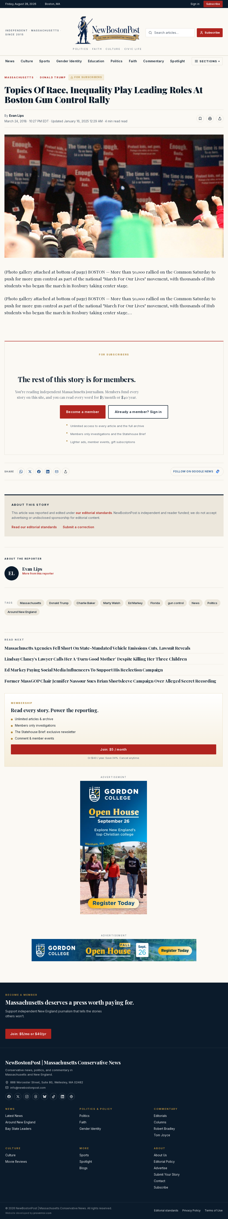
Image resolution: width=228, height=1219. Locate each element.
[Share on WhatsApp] (21, 471)
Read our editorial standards (34, 527)
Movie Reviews (16, 1161)
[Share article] (220, 118)
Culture (27, 61)
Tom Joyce (162, 1135)
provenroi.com (42, 1213)
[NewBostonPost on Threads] (35, 1096)
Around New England (22, 612)
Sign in (195, 4)
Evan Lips (16, 115)
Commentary (153, 61)
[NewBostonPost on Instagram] (26, 1096)
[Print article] (210, 118)
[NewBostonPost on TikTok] (53, 1096)
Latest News (14, 1116)
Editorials (160, 1116)
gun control (176, 603)
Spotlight (177, 61)
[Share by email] (57, 471)
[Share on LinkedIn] (48, 471)
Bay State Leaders (18, 1128)
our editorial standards (94, 513)
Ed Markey (135, 603)
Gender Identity (69, 61)
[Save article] (200, 118)
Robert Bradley (164, 1128)
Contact (159, 1181)
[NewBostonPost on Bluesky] (44, 1096)
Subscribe (213, 4)
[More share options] (65, 471)
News (9, 61)
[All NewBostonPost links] (71, 1096)
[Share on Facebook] (39, 471)
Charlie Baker (86, 603)
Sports (44, 61)
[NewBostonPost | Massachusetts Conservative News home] (107, 29)
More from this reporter (38, 573)
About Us (160, 1155)
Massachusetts (19, 77)
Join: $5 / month (113, 749)
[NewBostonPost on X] (17, 1096)
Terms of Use (214, 1210)
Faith (133, 61)
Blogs (83, 1168)
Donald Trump (53, 77)
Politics (117, 61)
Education (96, 61)
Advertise (160, 1168)
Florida (155, 603)
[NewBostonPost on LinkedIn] (62, 1096)
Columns (160, 1122)
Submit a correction (78, 527)
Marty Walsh (111, 603)
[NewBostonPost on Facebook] (8, 1096)
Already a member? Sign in (138, 412)
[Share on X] (30, 471)
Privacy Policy (191, 1210)
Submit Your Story (167, 1174)
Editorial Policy (164, 1161)
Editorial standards (166, 1210)
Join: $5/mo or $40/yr (28, 1034)
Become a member (82, 412)
